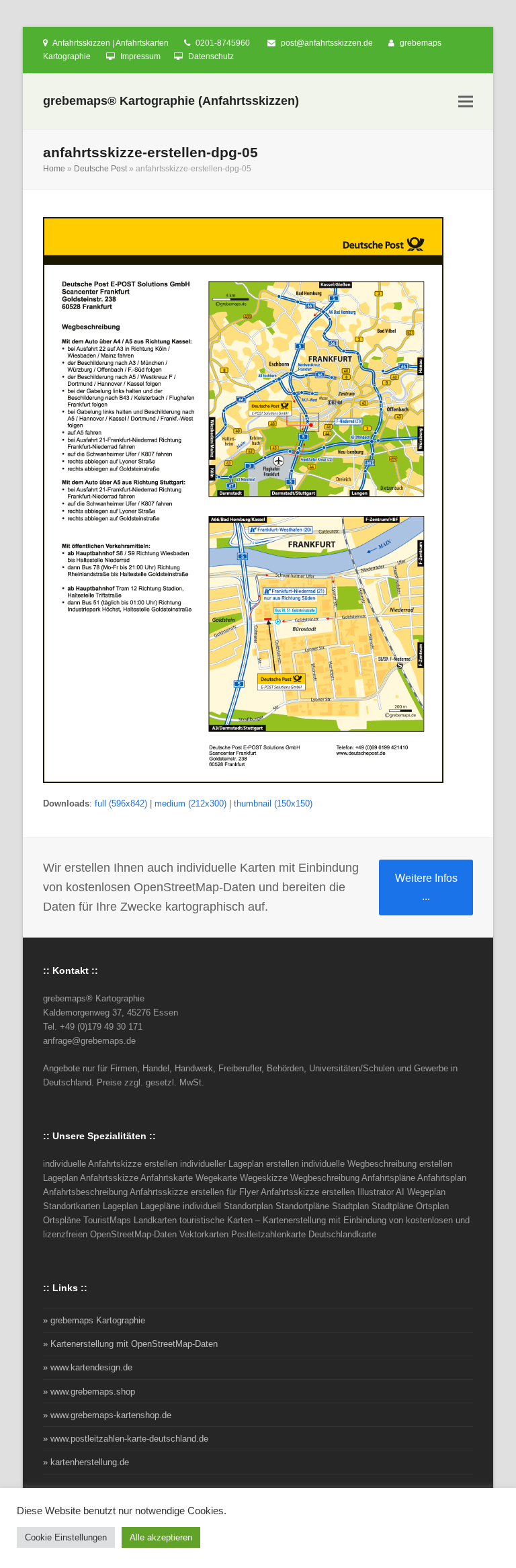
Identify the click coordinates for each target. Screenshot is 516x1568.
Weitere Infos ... (426, 886)
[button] (465, 102)
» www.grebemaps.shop (89, 1392)
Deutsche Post (100, 168)
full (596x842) (121, 803)
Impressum (140, 56)
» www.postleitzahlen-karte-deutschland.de (125, 1439)
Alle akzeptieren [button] (161, 1537)
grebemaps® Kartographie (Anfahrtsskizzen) (171, 101)
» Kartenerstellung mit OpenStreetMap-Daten (130, 1344)
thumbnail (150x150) (273, 803)
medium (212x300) (190, 803)
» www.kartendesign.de (87, 1367)
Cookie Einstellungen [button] (66, 1537)
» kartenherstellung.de (86, 1462)
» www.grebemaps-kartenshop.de (107, 1415)
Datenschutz (211, 56)
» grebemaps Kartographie (94, 1320)
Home (54, 168)
